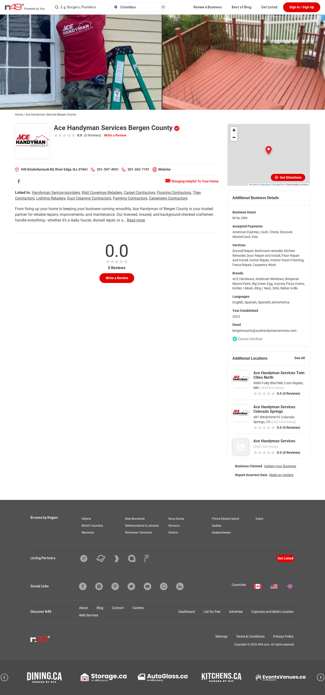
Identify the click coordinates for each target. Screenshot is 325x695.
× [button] (163, 7)
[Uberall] (104, 559)
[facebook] (19, 181)
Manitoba (88, 532)
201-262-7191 (138, 169)
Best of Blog (241, 7)
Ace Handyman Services (274, 441)
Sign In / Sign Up (301, 7)
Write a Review (115, 135)
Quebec (217, 525)
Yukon (259, 518)
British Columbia (92, 525)
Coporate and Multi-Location (272, 612)
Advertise (236, 612)
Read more (136, 220)
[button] (268, 150)
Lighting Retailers (50, 198)
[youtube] (147, 586)
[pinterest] (115, 586)
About (83, 608)
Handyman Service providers (56, 192)
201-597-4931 (108, 169)
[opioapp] (163, 586)
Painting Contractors (130, 198)
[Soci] (146, 559)
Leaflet (254, 184)
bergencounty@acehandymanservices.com (264, 330)
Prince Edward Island (225, 518)
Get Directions (290, 177)
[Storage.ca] (104, 677)
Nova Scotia (176, 518)
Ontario (173, 532)
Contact (118, 608)
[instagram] (99, 586)
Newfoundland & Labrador (142, 525)
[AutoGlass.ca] (162, 677)
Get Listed (269, 7)
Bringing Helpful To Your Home (195, 181)
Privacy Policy (283, 636)
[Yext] (87, 559)
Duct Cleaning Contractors (89, 198)
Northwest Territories (138, 532)
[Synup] (120, 559)
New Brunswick (135, 518)
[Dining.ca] (44, 677)
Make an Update (281, 475)
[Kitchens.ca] (221, 677)
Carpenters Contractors (168, 198)
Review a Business (207, 7)
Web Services (88, 615)
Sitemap (221, 636)
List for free (211, 612)
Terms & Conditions (250, 636)
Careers (138, 608)
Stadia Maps (265, 184)
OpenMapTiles (278, 184)
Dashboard (186, 612)
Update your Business (280, 466)
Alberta (86, 518)
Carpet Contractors (139, 192)
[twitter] (131, 586)
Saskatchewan (221, 532)
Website (164, 169)
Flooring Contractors (174, 192)
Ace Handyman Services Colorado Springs (274, 409)
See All (299, 358)
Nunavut (174, 525)
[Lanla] (135, 558)
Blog (100, 608)
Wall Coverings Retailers (102, 192)
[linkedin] (180, 586)
